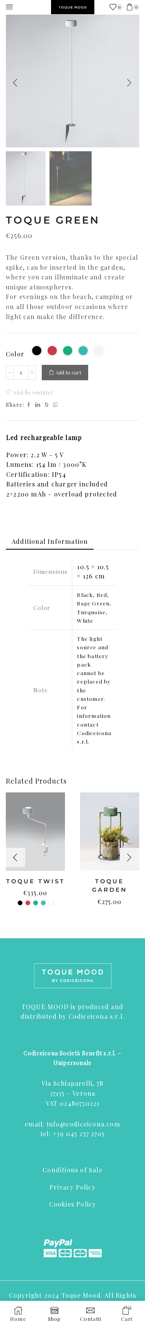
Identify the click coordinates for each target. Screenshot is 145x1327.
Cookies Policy (72, 1204)
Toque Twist (35, 881)
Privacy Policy (72, 1187)
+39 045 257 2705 (79, 1134)
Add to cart (68, 372)
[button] (15, 82)
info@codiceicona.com (83, 1124)
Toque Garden (109, 885)
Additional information (50, 541)
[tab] (50, 541)
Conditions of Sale (72, 1170)
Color (15, 354)
